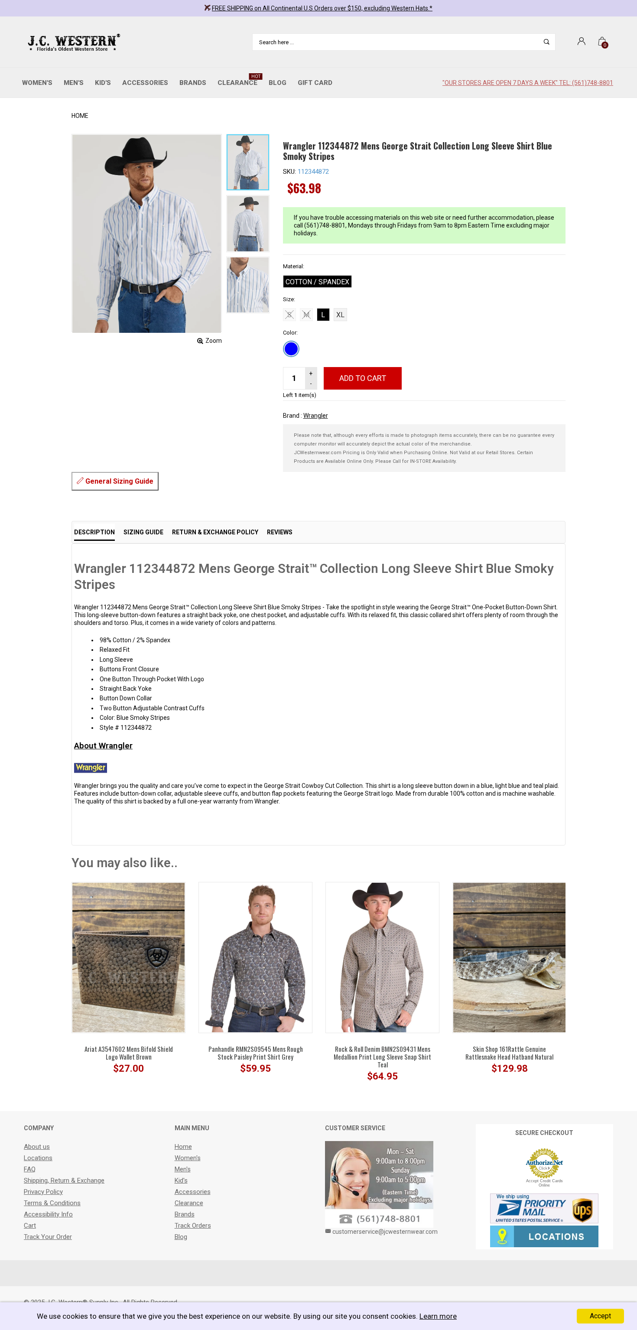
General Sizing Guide (118, 481)
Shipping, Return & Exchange (64, 1180)
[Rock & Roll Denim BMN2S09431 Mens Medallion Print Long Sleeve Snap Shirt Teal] (382, 956)
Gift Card (315, 83)
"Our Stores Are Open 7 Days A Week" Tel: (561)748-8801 (527, 82)
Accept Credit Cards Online (544, 1183)
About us (37, 1147)
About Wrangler (103, 746)
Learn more (438, 1316)
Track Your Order (48, 1237)
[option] (248, 162)
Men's (74, 83)
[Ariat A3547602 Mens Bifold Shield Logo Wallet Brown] (128, 956)
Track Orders (193, 1225)
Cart (30, 1225)
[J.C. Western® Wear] (72, 42)
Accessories (145, 83)
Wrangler (315, 415)
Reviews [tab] (279, 532)
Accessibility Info (48, 1214)
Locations (38, 1158)
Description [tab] (94, 532)
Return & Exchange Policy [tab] (215, 532)
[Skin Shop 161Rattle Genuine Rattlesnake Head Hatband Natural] (509, 956)
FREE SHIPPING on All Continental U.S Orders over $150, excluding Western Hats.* (322, 8)
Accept (600, 1316)
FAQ (30, 1169)
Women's (37, 83)
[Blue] (291, 348)
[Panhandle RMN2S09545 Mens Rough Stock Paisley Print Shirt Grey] (255, 957)
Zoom (213, 340)
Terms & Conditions (52, 1203)
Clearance (239, 80)
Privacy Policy (43, 1192)
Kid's (103, 83)
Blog (277, 83)
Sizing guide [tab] (143, 532)
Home (80, 115)
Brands (192, 83)
